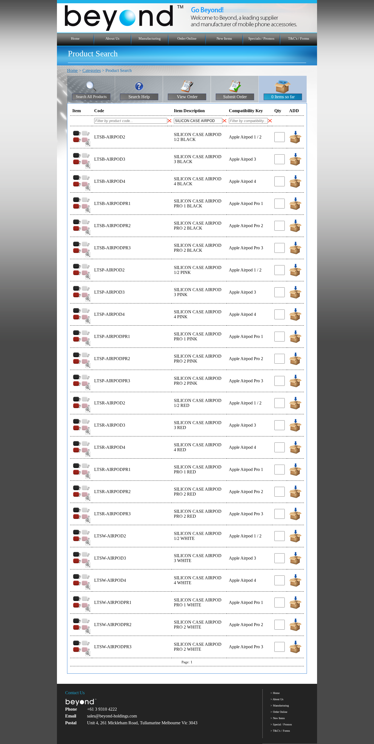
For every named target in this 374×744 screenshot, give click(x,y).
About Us (112, 38)
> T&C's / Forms (280, 730)
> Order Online (279, 711)
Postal (70, 722)
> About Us (277, 699)
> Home (275, 692)
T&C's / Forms (298, 38)
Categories (91, 70)
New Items (224, 38)
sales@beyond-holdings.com (112, 716)
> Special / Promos (281, 724)
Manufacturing (150, 38)
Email (70, 716)
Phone (71, 709)
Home (75, 38)
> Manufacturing (280, 705)
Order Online (187, 38)
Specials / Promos (261, 38)
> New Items (278, 718)
